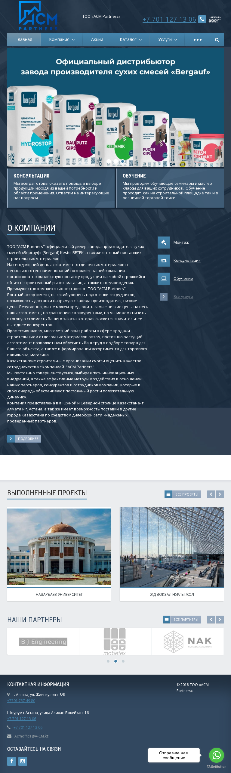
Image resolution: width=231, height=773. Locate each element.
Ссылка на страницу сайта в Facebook (11, 761)
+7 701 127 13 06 (169, 18)
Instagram (22, 761)
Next (209, 107)
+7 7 (10, 718)
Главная (23, 39)
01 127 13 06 (25, 718)
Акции (97, 39)
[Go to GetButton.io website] (216, 767)
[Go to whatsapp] (216, 755)
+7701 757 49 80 (21, 700)
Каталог (129, 39)
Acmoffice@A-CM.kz (31, 736)
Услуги (166, 39)
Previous (22, 107)
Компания (60, 39)
